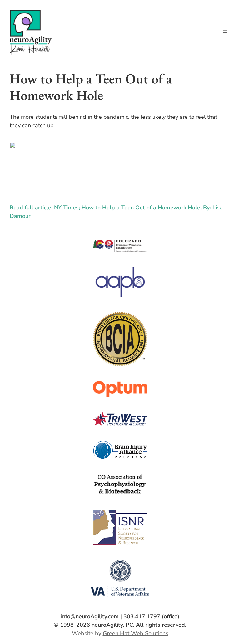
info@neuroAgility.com (90, 616)
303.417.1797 (141, 616)
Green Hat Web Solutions (135, 633)
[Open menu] (225, 32)
